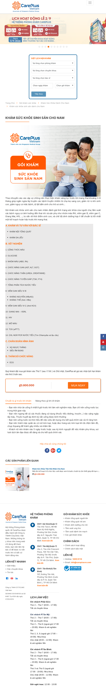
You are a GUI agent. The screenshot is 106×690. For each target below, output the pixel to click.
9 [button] (63, 47)
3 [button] (45, 47)
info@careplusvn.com (81, 562)
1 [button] (39, 47)
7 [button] (57, 47)
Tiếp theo (39, 94)
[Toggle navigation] (90, 2)
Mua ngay (78, 385)
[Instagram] (103, 348)
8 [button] (60, 47)
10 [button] (66, 47)
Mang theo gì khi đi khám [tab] (47, 400)
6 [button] (54, 47)
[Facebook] (103, 336)
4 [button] (48, 47)
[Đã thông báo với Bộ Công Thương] (72, 568)
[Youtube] (103, 342)
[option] (53, 29)
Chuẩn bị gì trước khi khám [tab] (18, 400)
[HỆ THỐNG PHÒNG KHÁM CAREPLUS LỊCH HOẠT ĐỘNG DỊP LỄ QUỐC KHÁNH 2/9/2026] (53, 29)
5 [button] (51, 47)
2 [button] (42, 47)
